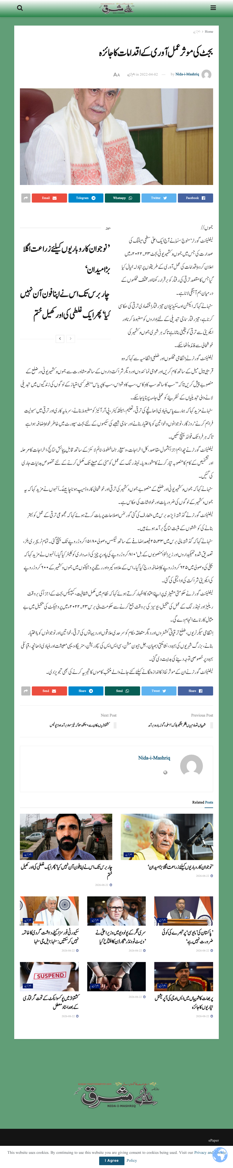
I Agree (112, 1161)
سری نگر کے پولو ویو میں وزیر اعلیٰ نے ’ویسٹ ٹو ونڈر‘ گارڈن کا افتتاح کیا (120, 937)
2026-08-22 (203, 876)
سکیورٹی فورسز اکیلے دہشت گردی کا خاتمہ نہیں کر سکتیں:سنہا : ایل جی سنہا (50, 937)
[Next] (60, 339)
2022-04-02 (149, 74)
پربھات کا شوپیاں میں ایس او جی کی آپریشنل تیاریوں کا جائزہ (184, 1003)
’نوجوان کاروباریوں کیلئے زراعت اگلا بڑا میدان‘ (180, 867)
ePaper (214, 1140)
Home (209, 31)
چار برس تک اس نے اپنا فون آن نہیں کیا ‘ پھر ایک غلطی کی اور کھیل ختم (66, 871)
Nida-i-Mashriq (187, 74)
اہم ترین (196, 31)
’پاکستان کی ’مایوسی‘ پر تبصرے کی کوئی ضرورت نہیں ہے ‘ (187, 937)
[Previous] (70, 339)
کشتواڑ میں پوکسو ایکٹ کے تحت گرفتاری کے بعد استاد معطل (51, 1003)
